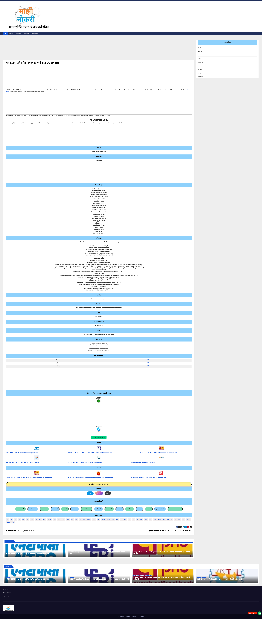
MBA (141, 519)
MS (175, 519)
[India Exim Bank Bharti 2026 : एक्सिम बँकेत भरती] (161, 457)
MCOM (159, 519)
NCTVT (8, 522)
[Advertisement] (99, 49)
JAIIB (125, 519)
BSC (55, 519)
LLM (133, 519)
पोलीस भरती (98, 509)
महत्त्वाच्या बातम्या (35, 33)
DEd (84, 519)
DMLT (94, 519)
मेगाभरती (199, 65)
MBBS (146, 519)
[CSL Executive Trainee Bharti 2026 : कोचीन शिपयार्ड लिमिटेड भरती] (36, 457)
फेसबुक (90, 493)
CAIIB (68, 519)
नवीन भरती (11, 33)
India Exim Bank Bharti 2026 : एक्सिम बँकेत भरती (143, 462)
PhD (13, 522)
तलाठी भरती (129, 509)
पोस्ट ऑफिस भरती (86, 509)
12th (15, 519)
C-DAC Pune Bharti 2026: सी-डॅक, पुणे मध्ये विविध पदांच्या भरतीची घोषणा (85, 462)
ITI (121, 519)
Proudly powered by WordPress (124, 616)
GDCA (108, 519)
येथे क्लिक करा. (150, 360)
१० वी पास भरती (20, 509)
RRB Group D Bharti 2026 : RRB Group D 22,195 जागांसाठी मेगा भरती (148, 477)
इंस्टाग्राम (99, 493)
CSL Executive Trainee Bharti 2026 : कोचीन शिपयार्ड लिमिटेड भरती (22, 462)
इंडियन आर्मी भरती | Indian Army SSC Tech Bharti (20, 531)
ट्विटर (107, 493)
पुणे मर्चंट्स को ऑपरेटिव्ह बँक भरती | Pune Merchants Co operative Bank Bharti (169, 531)
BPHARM (49, 519)
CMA (76, 519)
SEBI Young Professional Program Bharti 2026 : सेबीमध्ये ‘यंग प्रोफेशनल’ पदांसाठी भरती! (90, 452)
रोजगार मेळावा (200, 73)
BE (36, 519)
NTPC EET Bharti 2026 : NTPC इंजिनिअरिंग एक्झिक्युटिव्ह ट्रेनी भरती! (22, 452)
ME (171, 519)
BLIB (44, 519)
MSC (179, 519)
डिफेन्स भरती (44, 509)
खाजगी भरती (26, 33)
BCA (28, 519)
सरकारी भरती (18, 33)
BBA (23, 519)
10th (11, 519)
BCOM (32, 519)
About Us (5, 589)
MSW (183, 519)
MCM (155, 519)
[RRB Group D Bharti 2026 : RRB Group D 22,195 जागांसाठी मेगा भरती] (161, 473)
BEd (40, 519)
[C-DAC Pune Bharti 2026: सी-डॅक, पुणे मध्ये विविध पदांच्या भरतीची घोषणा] (98, 457)
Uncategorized (201, 47)
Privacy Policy (7, 592)
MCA (150, 519)
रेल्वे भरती (149, 509)
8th (7, 519)
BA (19, 519)
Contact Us (6, 596)
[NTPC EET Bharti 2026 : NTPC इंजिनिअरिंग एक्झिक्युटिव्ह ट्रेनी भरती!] (36, 448)
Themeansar (141, 616)
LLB (129, 519)
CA (63, 519)
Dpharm (103, 519)
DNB (98, 519)
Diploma (89, 519)
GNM (113, 519)
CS (80, 519)
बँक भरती (139, 509)
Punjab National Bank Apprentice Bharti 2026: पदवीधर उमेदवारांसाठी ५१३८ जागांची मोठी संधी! (154, 452)
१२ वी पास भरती (32, 509)
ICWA (117, 519)
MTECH (188, 519)
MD (168, 519)
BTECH (59, 519)
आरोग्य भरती (55, 509)
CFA (72, 519)
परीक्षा (199, 55)
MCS (164, 519)
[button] (99, 437)
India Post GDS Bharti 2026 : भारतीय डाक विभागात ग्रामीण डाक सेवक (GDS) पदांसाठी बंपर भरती (90, 477)
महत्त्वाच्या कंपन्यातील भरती (175, 509)
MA (137, 519)
